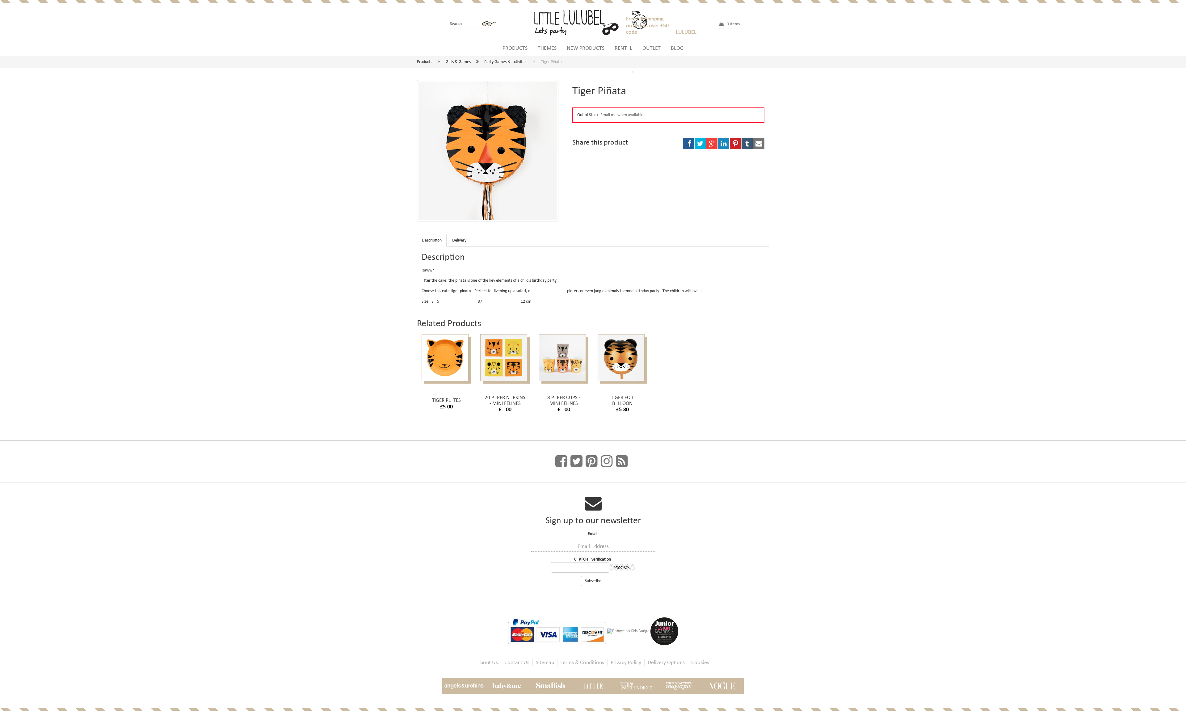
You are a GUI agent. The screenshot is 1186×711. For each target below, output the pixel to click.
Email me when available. (622, 114)
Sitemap (545, 662)
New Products (585, 47)
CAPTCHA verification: (593, 559)
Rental (623, 47)
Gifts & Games (458, 61)
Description (432, 240)
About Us (487, 662)
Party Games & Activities (505, 61)
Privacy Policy (626, 662)
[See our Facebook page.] (561, 461)
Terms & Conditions (582, 662)
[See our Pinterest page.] (592, 461)
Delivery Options (666, 662)
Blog (677, 47)
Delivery (459, 240)
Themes (547, 47)
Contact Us (516, 662)
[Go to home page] (579, 21)
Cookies (700, 662)
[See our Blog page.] (622, 461)
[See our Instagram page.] (607, 461)
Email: (593, 533)
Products (515, 47)
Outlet (651, 47)
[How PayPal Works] (557, 630)
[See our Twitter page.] (576, 461)
